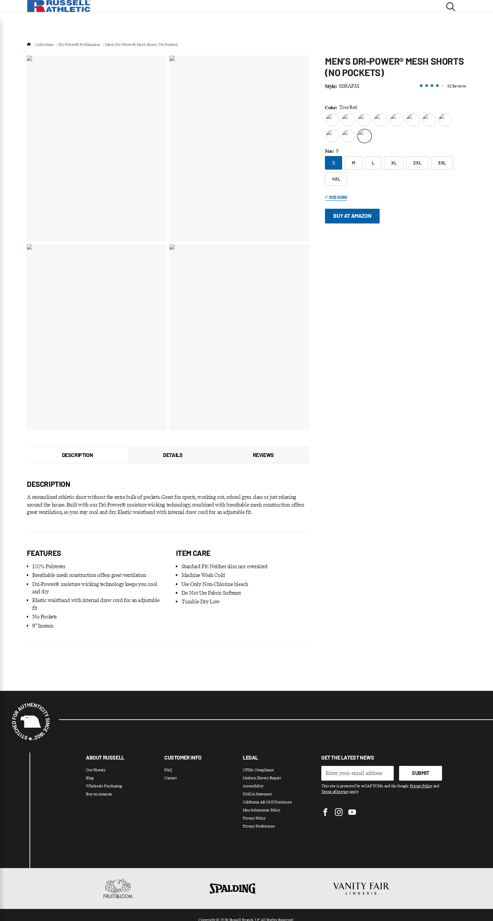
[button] (332, 120)
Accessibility (253, 786)
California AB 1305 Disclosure (267, 802)
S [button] (333, 163)
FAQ (168, 770)
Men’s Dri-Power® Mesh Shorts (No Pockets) (141, 44)
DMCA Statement (257, 794)
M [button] (353, 163)
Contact (170, 778)
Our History (96, 770)
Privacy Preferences (259, 826)
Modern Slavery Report (262, 778)
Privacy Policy (254, 818)
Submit (420, 773)
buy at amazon (352, 215)
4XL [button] (336, 179)
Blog (89, 778)
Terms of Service (334, 791)
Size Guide (338, 197)
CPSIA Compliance (258, 770)
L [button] (373, 163)
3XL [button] (442, 163)
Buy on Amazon (99, 794)
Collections (45, 44)
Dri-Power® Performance (79, 44)
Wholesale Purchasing (104, 786)
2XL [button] (417, 163)
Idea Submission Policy (261, 810)
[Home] (29, 44)
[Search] (450, 6)
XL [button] (393, 163)
